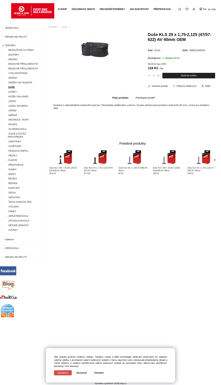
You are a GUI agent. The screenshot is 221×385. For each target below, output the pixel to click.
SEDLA (12, 192)
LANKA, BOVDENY (18, 106)
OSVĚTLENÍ (15, 146)
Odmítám (99, 372)
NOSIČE (12, 124)
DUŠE (11, 87)
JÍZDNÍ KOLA (12, 28)
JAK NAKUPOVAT (139, 9)
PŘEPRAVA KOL (162, 9)
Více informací (72, 366)
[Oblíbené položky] (186, 9)
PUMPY (12, 169)
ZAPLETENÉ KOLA (18, 216)
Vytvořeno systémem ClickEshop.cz (110, 383)
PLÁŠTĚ (13, 160)
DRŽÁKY (13, 78)
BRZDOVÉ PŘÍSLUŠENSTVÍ (23, 64)
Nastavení (82, 372)
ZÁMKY (12, 211)
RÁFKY (12, 174)
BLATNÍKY (13, 54)
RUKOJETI (14, 188)
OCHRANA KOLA (17, 129)
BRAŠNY (13, 59)
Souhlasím (63, 372)
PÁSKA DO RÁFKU (18, 151)
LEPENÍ (12, 110)
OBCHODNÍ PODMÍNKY (112, 9)
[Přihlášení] (193, 9)
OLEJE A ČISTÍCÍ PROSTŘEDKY (17, 135)
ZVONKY (13, 230)
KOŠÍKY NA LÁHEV (18, 96)
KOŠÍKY (12, 92)
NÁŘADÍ (12, 115)
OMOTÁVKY (14, 141)
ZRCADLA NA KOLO (18, 220)
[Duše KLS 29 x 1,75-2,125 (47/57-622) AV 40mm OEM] (94, 56)
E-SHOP (62, 9)
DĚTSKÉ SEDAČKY (18, 225)
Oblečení (9, 239)
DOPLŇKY (10, 45)
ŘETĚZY (12, 178)
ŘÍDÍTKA (12, 183)
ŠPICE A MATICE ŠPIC (20, 202)
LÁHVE (12, 101)
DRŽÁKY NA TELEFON (20, 82)
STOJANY (13, 206)
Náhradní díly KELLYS (16, 36)
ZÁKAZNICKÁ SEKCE (83, 9)
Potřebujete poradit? (145, 97)
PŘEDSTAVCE (15, 165)
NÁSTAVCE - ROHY (18, 119)
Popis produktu (120, 97)
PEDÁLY (12, 155)
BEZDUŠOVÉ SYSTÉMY (21, 50)
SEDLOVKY (14, 197)
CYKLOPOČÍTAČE (18, 73)
